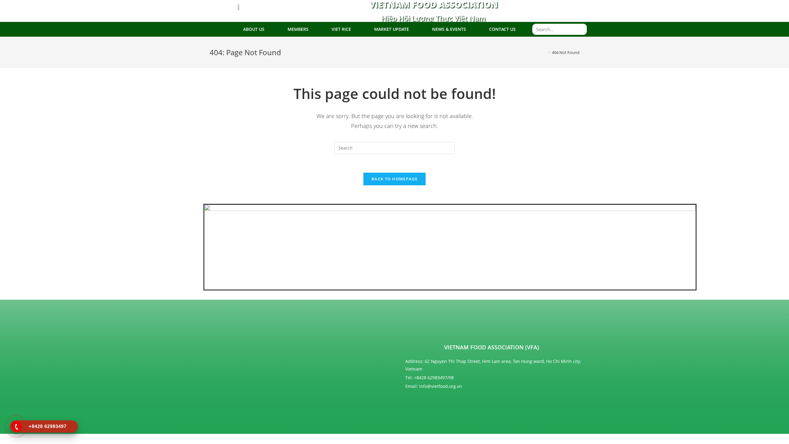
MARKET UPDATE (391, 29)
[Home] (544, 52)
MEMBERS (298, 29)
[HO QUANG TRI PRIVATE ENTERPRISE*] (365, 335)
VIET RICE (341, 29)
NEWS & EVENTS (449, 29)
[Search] (581, 29)
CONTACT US (502, 29)
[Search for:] (394, 147)
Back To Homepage (394, 179)
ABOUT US (253, 29)
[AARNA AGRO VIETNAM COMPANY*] (257, 332)
